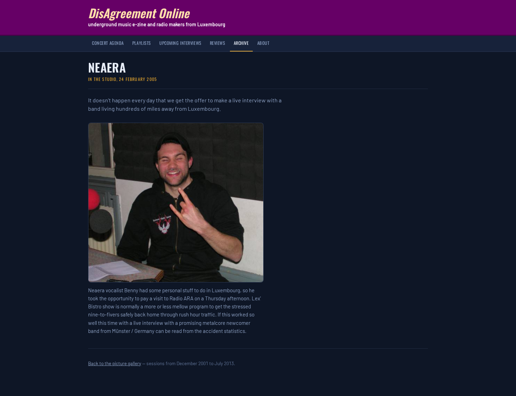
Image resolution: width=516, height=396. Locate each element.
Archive (241, 43)
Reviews (217, 43)
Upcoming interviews (180, 43)
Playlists (141, 43)
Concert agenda (108, 43)
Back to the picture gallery (114, 363)
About (263, 43)
